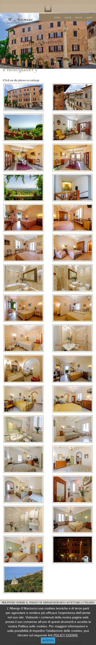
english (68, 17)
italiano (57, 17)
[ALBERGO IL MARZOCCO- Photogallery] (23, 110)
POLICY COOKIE (66, 635)
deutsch (78, 17)
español (89, 17)
